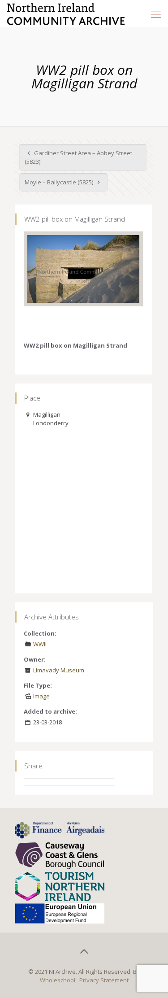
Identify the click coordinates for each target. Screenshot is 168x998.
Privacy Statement (104, 980)
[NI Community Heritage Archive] (66, 13)
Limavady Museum (58, 670)
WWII (40, 644)
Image (41, 696)
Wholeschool (57, 980)
